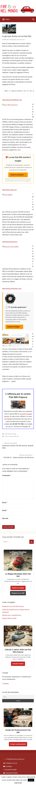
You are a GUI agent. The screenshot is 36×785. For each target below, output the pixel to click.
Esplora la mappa (18, 588)
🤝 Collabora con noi (10, 763)
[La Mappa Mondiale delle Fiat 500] (18, 571)
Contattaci (5, 683)
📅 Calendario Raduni (10, 773)
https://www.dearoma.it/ (9, 241)
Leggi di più (18, 782)
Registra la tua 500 (18, 593)
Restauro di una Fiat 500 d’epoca (13, 606)
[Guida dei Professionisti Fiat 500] (18, 727)
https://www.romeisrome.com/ (11, 288)
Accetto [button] (31, 780)
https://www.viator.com (9, 190)
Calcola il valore (18, 663)
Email (4, 510)
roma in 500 (12, 436)
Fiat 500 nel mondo (10, 434)
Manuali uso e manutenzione (11, 615)
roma (6, 436)
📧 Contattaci (7, 766)
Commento (6, 475)
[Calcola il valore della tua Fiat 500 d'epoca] (18, 647)
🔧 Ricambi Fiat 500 (10, 769)
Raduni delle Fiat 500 (9, 618)
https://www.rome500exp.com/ (12, 100)
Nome (4, 502)
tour (18, 436)
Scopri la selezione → (18, 175)
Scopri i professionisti (18, 744)
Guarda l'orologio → (14, 327)
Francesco (21, 39)
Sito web (5, 518)
